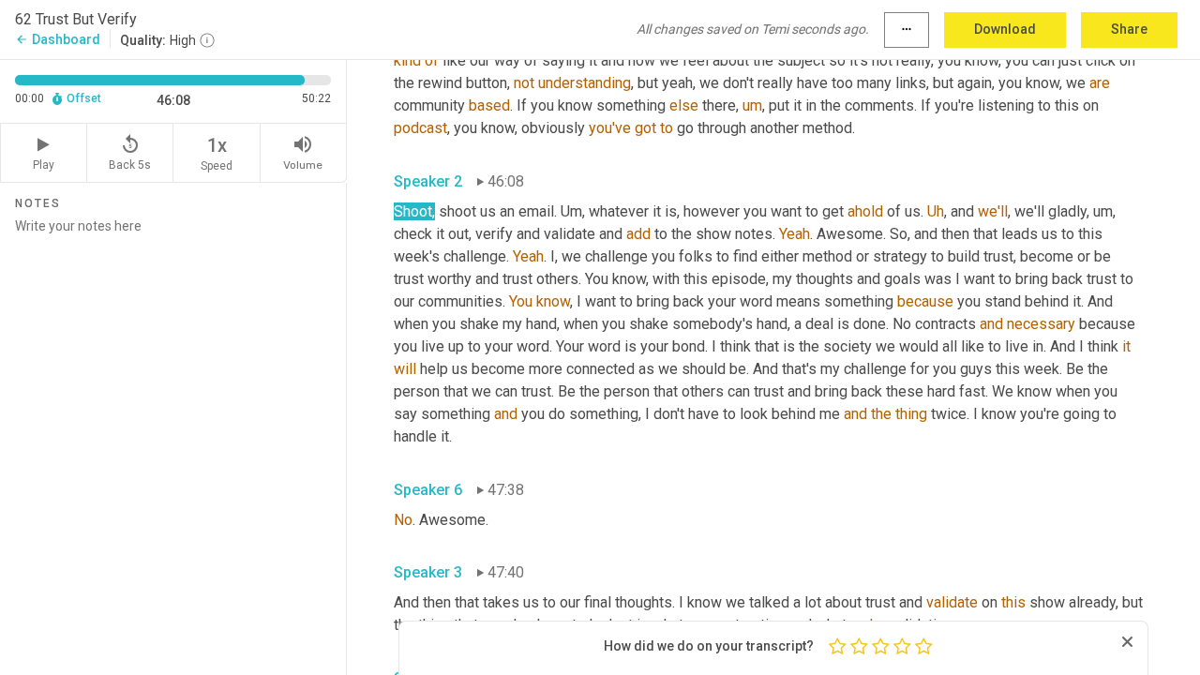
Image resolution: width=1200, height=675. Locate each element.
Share (1129, 29)
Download (1005, 29)
